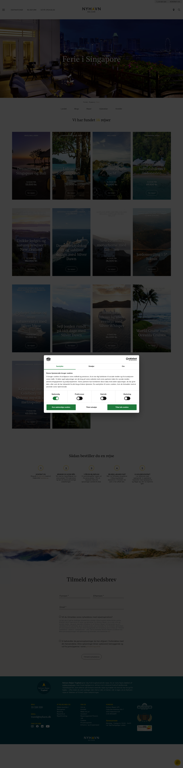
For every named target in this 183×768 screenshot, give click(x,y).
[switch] (80, 398)
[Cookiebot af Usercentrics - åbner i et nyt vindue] (127, 359)
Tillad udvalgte (91, 407)
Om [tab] (123, 366)
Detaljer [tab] (91, 366)
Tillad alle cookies (122, 407)
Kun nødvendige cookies (61, 407)
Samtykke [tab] (59, 366)
